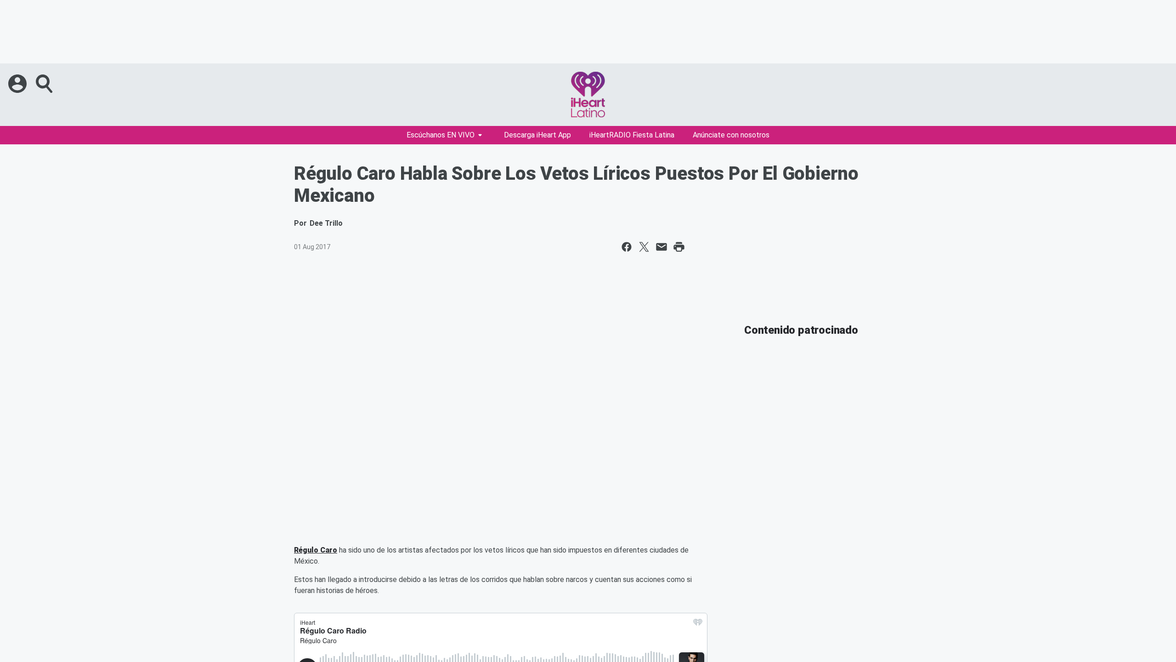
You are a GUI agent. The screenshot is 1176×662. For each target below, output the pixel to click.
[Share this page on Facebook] (626, 246)
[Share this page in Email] (661, 246)
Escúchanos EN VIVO (441, 135)
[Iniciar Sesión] (18, 83)
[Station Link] (588, 95)
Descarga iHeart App (537, 135)
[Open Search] (45, 83)
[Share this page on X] (644, 246)
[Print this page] (679, 246)
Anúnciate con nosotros (731, 135)
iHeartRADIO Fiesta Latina (631, 135)
